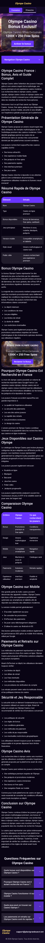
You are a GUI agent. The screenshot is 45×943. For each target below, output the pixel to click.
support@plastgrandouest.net (30, 932)
